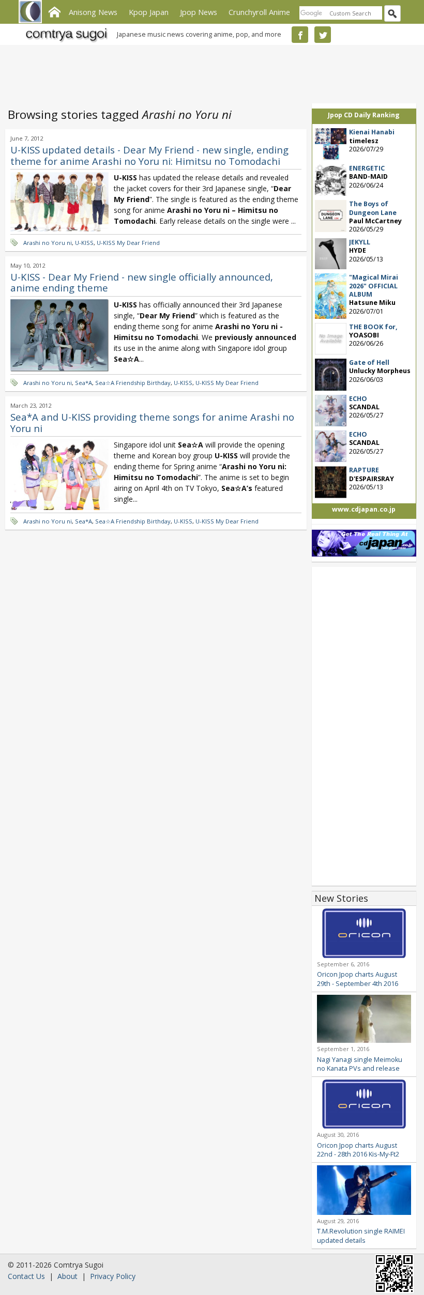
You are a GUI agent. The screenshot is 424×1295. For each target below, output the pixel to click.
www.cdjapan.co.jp (364, 509)
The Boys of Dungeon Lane (373, 208)
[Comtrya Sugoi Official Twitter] (322, 34)
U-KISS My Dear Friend (128, 242)
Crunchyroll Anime (259, 12)
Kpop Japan (149, 12)
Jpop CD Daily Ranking (364, 115)
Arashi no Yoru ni (47, 242)
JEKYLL (359, 242)
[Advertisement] (209, 72)
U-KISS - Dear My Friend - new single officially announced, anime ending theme (141, 282)
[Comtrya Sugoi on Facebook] (300, 34)
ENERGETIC (367, 168)
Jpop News (198, 12)
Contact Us (26, 1276)
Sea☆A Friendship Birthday (133, 383)
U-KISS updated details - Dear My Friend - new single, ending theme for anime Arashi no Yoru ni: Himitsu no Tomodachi (149, 155)
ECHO (358, 398)
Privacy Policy (112, 1276)
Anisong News (93, 12)
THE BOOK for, (373, 326)
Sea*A (83, 383)
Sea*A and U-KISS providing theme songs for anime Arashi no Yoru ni (152, 422)
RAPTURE (364, 470)
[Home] (54, 11)
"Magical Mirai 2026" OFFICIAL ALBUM (373, 286)
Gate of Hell (369, 362)
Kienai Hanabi (372, 132)
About (67, 1276)
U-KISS (84, 242)
